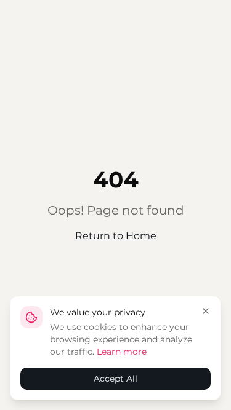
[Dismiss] (205, 311)
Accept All (115, 378)
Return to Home (115, 236)
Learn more (122, 351)
